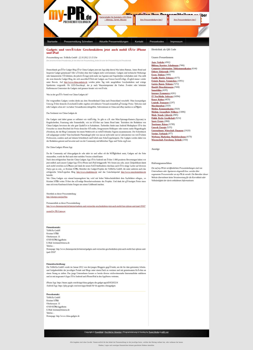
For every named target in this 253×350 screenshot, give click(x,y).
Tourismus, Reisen (159, 124)
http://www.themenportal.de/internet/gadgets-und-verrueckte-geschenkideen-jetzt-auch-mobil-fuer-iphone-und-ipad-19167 (95, 206)
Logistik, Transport (160, 102)
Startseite (52, 41)
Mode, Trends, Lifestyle (161, 115)
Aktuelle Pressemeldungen (113, 41)
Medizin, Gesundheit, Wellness (164, 112)
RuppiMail (99, 332)
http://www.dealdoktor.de (87, 172)
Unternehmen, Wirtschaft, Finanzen (167, 130)
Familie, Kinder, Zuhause (162, 78)
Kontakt (139, 41)
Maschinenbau (158, 106)
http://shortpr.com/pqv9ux (56, 197)
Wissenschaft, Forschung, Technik (166, 140)
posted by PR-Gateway (55, 211)
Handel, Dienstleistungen (162, 87)
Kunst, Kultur (157, 99)
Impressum (176, 41)
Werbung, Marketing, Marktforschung (168, 137)
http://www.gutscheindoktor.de (133, 172)
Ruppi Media (154, 332)
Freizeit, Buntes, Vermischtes (164, 81)
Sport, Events (157, 121)
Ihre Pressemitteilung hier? (151, 20)
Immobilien (156, 90)
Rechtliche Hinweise (113, 332)
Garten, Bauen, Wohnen (162, 84)
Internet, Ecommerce (160, 93)
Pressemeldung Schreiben (78, 41)
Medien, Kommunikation (162, 109)
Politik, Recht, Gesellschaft (163, 118)
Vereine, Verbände (159, 133)
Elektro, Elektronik (159, 71)
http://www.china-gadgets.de (75, 82)
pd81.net (164, 332)
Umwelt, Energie (158, 127)
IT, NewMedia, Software (162, 96)
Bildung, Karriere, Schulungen (164, 65)
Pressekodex (157, 41)
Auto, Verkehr (157, 62)
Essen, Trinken (158, 75)
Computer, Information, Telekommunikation (171, 68)
